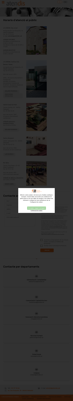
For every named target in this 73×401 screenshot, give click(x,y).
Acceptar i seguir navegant (36, 208)
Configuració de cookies (36, 210)
